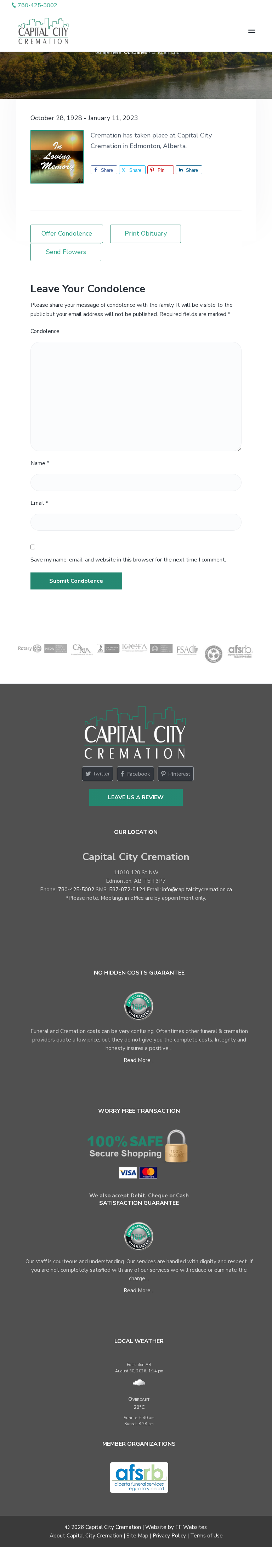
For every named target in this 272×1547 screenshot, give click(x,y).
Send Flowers (66, 252)
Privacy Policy (169, 1535)
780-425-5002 (76, 889)
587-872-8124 (127, 889)
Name (39, 463)
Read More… (139, 1060)
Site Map (137, 1535)
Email (39, 503)
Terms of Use (206, 1535)
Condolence (45, 331)
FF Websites (191, 1527)
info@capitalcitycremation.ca (197, 889)
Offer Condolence (66, 233)
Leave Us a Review (136, 797)
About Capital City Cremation (86, 1535)
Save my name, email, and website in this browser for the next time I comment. (128, 560)
